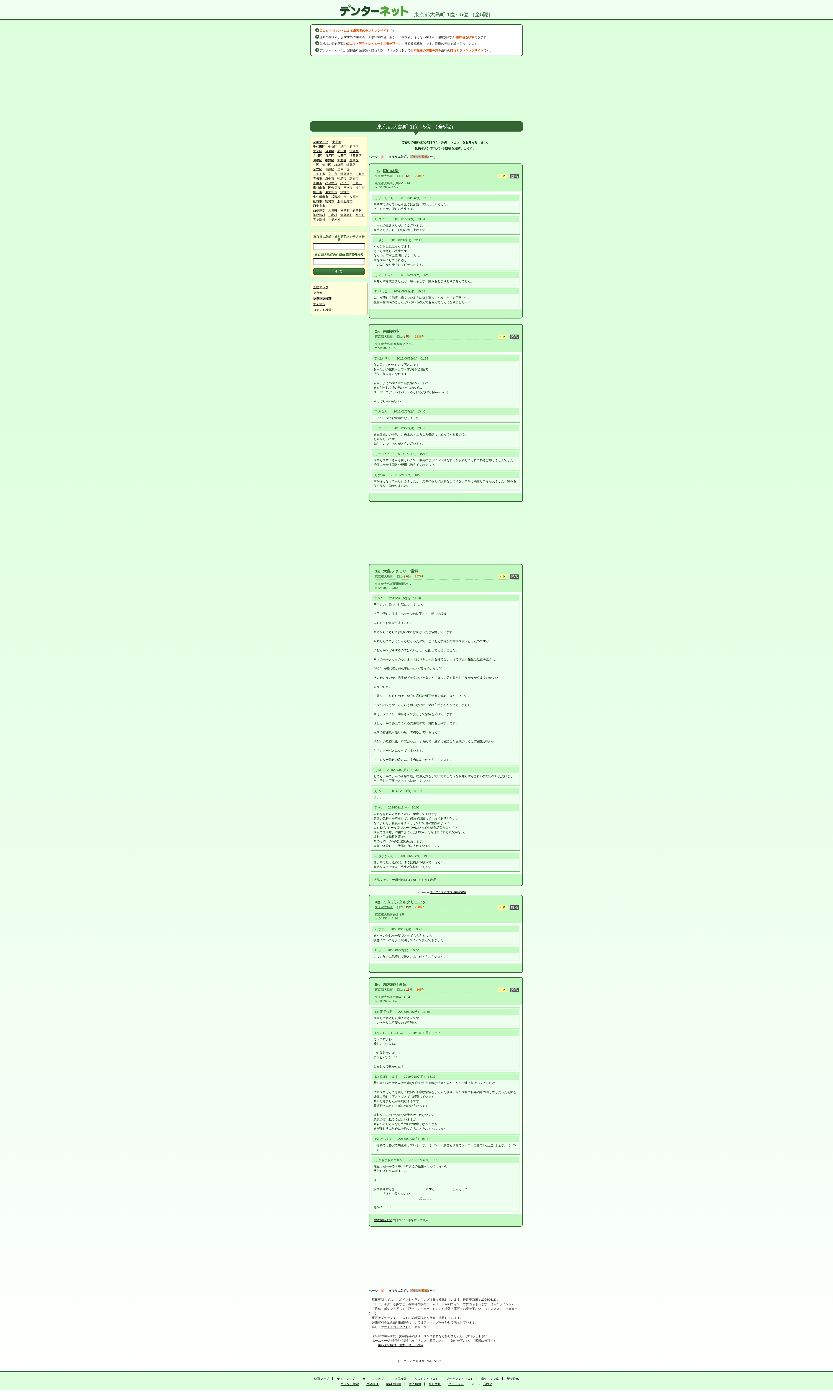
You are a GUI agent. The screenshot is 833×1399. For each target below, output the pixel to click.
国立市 (348, 187)
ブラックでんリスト (394, 1318)
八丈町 (360, 215)
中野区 (329, 160)
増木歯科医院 (395, 984)
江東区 (354, 151)
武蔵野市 (346, 174)
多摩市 (354, 196)
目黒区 (329, 155)
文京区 (317, 151)
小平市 (344, 183)
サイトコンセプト (396, 1327)
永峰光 (487, 1384)
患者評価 (372, 1384)
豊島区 (354, 160)
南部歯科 (391, 331)
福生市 (360, 187)
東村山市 (319, 187)
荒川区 (326, 165)
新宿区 (354, 146)
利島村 (344, 210)
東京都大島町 (384, 176)
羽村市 (329, 201)
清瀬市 (344, 192)
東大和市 (331, 192)
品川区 (317, 155)
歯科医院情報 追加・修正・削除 (400, 1345)
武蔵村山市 (338, 196)
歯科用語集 (393, 1384)
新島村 (357, 210)
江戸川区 (343, 169)
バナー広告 (456, 1384)
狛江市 (317, 192)
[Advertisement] (416, 89)
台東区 (329, 151)
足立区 (317, 169)
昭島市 (341, 178)
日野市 (357, 183)
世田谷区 (355, 155)
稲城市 (317, 201)
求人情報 (319, 304)
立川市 (332, 174)
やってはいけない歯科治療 (448, 892)
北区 (316, 165)
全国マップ (320, 142)
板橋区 (338, 165)
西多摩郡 (319, 210)
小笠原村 (334, 219)
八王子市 (319, 174)
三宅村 (332, 215)
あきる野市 (345, 201)
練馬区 (351, 165)
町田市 (317, 183)
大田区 (341, 155)
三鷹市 (360, 174)
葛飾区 (329, 169)
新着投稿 (513, 1378)
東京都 (336, 142)
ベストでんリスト (426, 1378)
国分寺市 (334, 187)
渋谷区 (317, 160)
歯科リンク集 (490, 1378)
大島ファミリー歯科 (400, 571)
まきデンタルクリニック (404, 902)
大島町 (332, 210)
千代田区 (319, 146)
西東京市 (319, 206)
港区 (343, 146)
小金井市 (331, 183)
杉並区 (341, 160)
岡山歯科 (391, 171)
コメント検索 (322, 310)
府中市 (329, 178)
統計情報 (435, 1384)
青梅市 (317, 178)
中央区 (332, 146)
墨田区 (341, 151)
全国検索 (400, 1378)
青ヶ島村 (319, 219)
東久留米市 (320, 196)
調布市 (354, 178)
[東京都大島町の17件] (411, 156)
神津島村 (319, 215)
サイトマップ (346, 1378)
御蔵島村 (346, 215)
